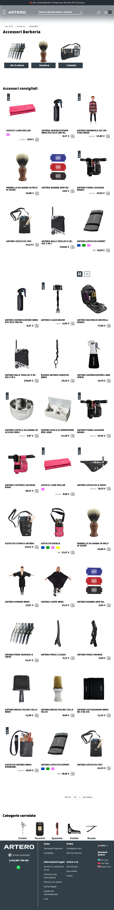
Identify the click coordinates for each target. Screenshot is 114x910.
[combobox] (60, 12)
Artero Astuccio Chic (19, 241)
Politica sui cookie (53, 882)
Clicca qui (80, 3)
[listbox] (22, 135)
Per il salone (17, 65)
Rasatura (44, 65)
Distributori (72, 867)
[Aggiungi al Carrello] (37, 139)
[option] (8, 134)
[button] (107, 11)
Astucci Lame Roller (18, 131)
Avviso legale (50, 887)
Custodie (71, 65)
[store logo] (17, 12)
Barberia (21, 27)
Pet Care (104, 860)
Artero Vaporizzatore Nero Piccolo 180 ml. (55, 132)
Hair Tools (9, 27)
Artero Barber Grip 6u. (55, 188)
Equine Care (106, 867)
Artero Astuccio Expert (91, 241)
